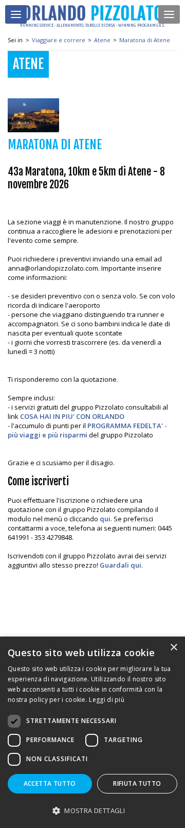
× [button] (173, 647)
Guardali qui (120, 565)
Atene (102, 40)
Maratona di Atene (144, 40)
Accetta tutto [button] (50, 783)
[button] (92, 810)
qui (105, 518)
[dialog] (92, 732)
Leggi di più (106, 699)
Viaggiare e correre (58, 40)
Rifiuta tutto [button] (137, 783)
